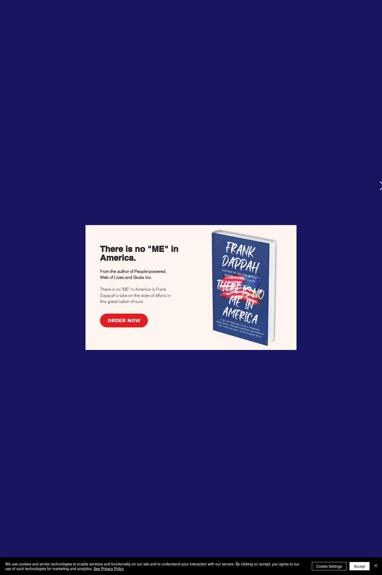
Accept (359, 566)
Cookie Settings (329, 566)
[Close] (376, 566)
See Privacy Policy (109, 568)
